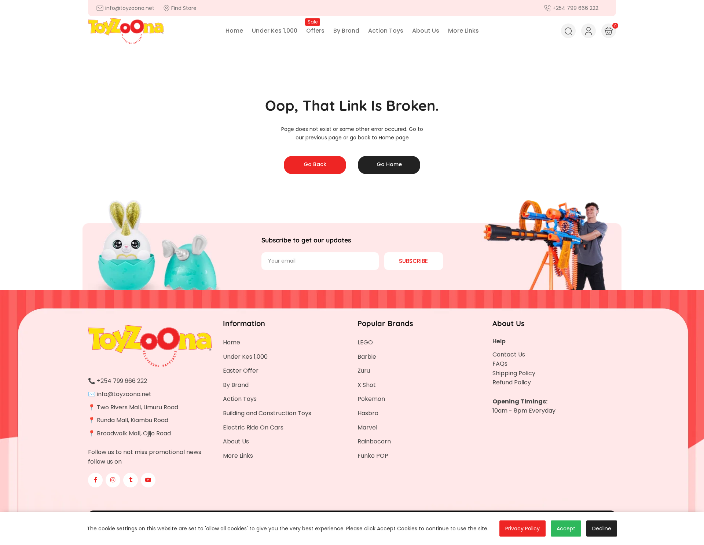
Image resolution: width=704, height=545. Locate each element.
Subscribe (413, 261)
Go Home (389, 164)
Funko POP (373, 455)
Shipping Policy (513, 373)
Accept (566, 528)
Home (231, 342)
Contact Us (508, 354)
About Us (236, 441)
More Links (238, 455)
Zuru (364, 370)
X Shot (367, 385)
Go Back (315, 164)
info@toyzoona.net (124, 394)
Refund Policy (511, 382)
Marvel (367, 427)
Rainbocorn (374, 441)
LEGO (365, 342)
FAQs (499, 363)
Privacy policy (522, 528)
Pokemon (371, 399)
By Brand (236, 385)
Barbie (367, 356)
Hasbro (368, 413)
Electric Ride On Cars (253, 427)
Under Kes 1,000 (245, 356)
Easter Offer (240, 370)
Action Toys (240, 399)
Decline (601, 528)
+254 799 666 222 (122, 381)
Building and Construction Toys (267, 413)
